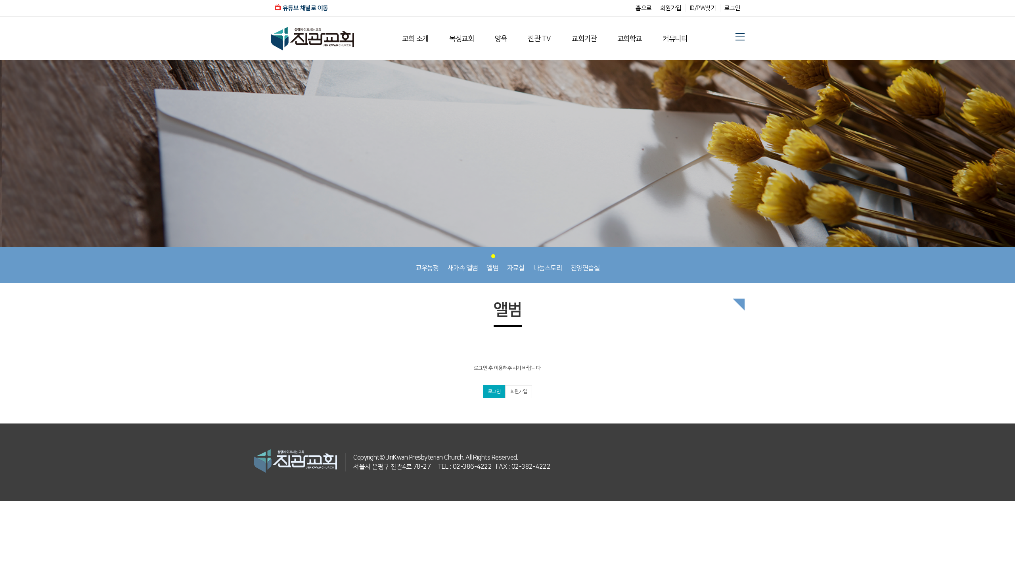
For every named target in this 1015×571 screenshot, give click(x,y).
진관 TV (539, 39)
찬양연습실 (585, 268)
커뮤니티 (675, 39)
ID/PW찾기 (703, 8)
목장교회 (461, 39)
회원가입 (671, 8)
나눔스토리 (547, 268)
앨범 (492, 268)
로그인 (732, 8)
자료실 (516, 268)
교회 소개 (415, 39)
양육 (501, 39)
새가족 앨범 (463, 268)
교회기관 (584, 39)
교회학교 (629, 39)
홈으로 (644, 8)
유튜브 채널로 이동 (305, 8)
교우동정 (427, 268)
